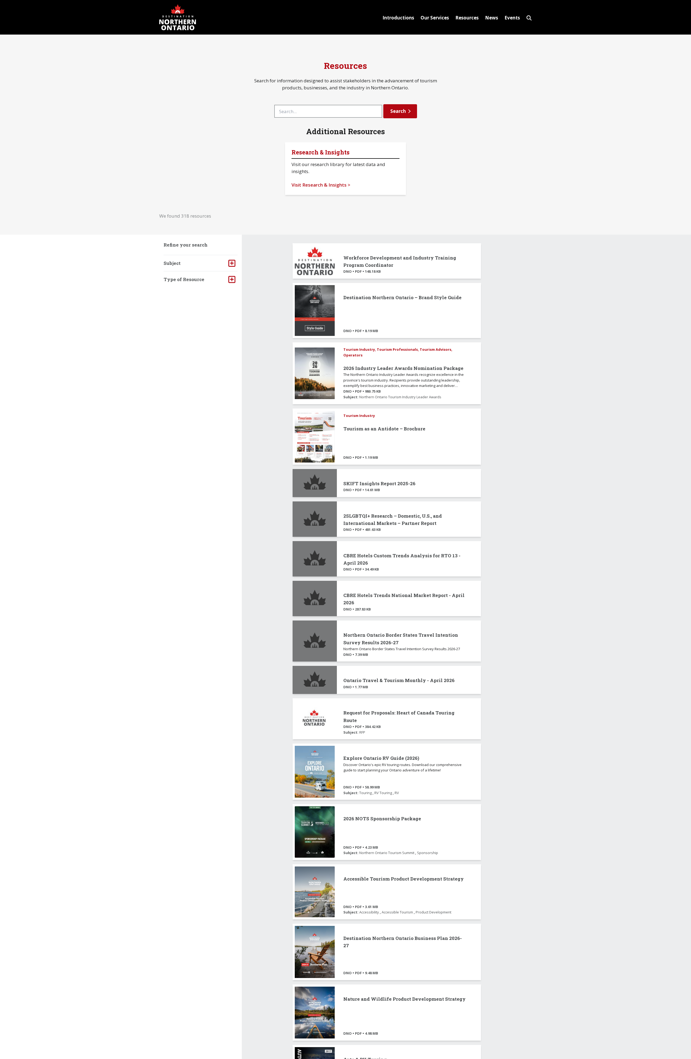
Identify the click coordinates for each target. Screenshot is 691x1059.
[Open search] (529, 17)
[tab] (201, 263)
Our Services (435, 18)
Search (398, 111)
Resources (467, 18)
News (491, 18)
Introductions (398, 18)
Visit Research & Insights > (321, 185)
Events (512, 18)
